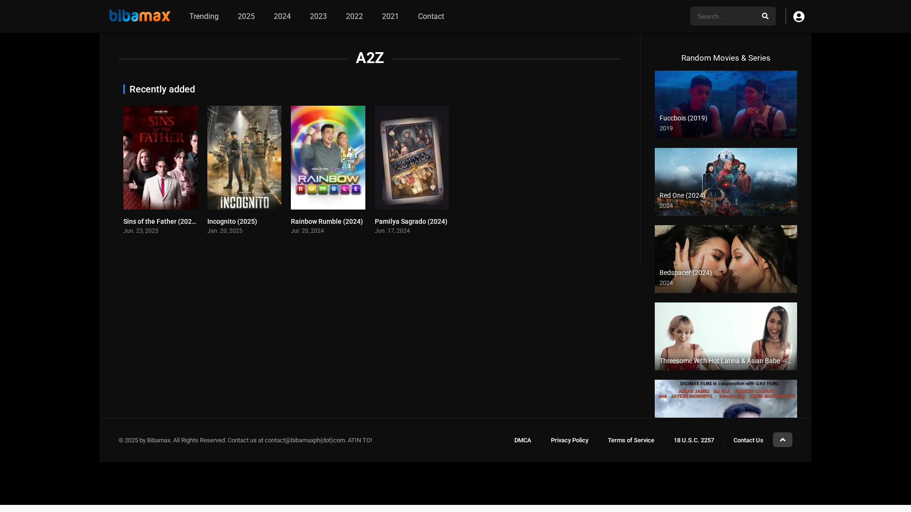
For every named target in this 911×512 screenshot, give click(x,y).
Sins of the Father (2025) (160, 221)
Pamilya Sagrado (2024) (411, 221)
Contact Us (748, 440)
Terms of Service (631, 440)
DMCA (522, 440)
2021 (390, 16)
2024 (282, 16)
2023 (318, 16)
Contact (431, 16)
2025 (246, 16)
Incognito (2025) (232, 221)
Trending (204, 16)
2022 (354, 16)
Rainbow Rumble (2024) (327, 221)
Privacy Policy (569, 440)
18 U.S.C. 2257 (694, 440)
